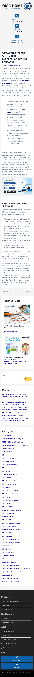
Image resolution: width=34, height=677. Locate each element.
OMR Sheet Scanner (9, 526)
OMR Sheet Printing (9, 520)
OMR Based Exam (8, 461)
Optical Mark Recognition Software (14, 572)
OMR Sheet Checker (9, 507)
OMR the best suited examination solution (16, 326)
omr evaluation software (10, 474)
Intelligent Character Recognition (13, 439)
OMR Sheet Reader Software (12, 523)
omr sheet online (7, 516)
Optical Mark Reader (9, 562)
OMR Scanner (7, 497)
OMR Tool (5, 559)
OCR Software (7, 452)
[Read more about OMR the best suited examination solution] (17, 314)
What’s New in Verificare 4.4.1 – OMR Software (16, 358)
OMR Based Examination (10, 465)
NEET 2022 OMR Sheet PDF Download (15, 445)
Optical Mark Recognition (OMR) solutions (16, 568)
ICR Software (6, 435)
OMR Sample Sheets (9, 494)
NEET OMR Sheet (8, 448)
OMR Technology (8, 552)
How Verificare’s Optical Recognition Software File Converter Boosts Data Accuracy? (14, 397)
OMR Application (8, 458)
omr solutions (6, 546)
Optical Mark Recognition (10, 565)
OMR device (6, 471)
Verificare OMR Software (10, 581)
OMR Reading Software (10, 491)
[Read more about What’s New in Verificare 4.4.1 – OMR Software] (17, 345)
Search (4, 375)
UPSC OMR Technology (10, 578)
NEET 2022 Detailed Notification (13, 442)
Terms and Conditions (12, 675)
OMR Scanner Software (10, 500)
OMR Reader (6, 487)
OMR (3, 455)
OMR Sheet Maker (8, 513)
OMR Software (19, 330)
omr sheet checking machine (11, 510)
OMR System (6, 549)
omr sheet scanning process (11, 529)
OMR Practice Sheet (9, 484)
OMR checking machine (10, 468)
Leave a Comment (9, 330)
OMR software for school (10, 539)
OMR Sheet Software (9, 533)
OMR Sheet (6, 504)
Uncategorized (7, 575)
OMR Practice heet (8, 481)
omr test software (8, 555)
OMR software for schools (11, 542)
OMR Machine (7, 478)
